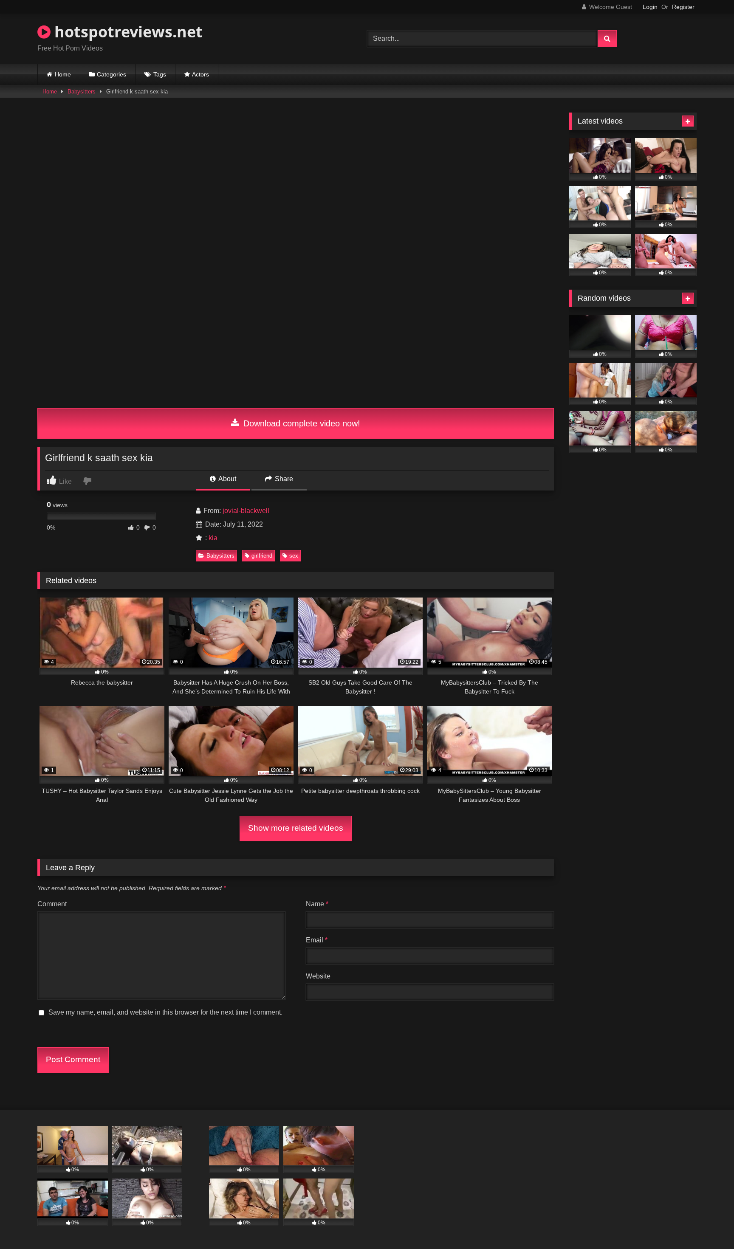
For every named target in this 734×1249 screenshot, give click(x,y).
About (226, 478)
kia (213, 537)
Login (650, 6)
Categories (111, 74)
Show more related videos (295, 827)
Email (316, 940)
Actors (200, 74)
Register (683, 6)
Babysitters (82, 91)
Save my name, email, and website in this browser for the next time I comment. (165, 1012)
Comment (52, 904)
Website (318, 976)
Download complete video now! (300, 423)
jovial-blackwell (246, 510)
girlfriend (261, 556)
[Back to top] (707, 1223)
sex (293, 556)
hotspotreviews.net (127, 31)
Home (63, 74)
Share (283, 478)
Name (317, 904)
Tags (159, 74)
